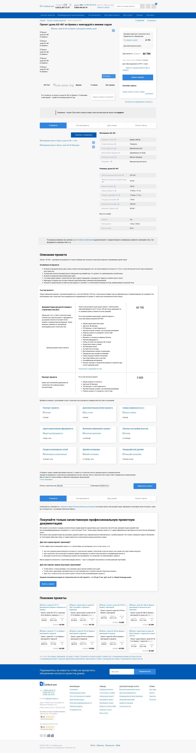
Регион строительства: (48, 486)
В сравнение (140, 20)
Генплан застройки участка (135, 428)
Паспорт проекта (51, 408)
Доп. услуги (127, 15)
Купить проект (138, 77)
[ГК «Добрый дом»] (47, 6)
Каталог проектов (48, 15)
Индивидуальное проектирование (71, 15)
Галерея (139, 15)
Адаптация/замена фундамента (58, 428)
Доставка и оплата (112, 15)
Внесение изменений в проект (96, 428)
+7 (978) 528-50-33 (89, 5)
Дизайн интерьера (91, 449)
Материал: (95, 486)
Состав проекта (94, 15)
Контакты (150, 15)
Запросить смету (144, 486)
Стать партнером (46, 479)
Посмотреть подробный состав (90, 369)
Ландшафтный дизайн (133, 449)
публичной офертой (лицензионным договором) (78, 507)
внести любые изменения (83, 240)
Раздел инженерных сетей (55, 449)
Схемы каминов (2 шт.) (133, 408)
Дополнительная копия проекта (98, 408)
